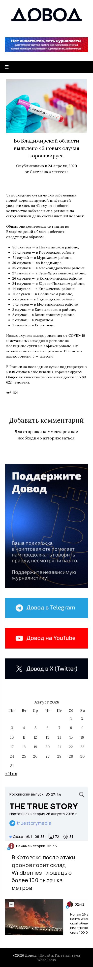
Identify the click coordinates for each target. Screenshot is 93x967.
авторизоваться (59, 437)
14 (59, 737)
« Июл (11, 773)
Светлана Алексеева (49, 171)
